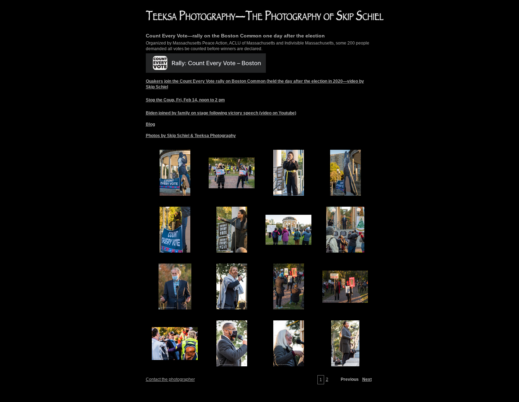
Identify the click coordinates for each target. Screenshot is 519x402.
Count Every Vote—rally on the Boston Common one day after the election (235, 36)
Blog (150, 124)
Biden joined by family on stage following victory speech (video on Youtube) (221, 113)
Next (367, 379)
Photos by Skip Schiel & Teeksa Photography (191, 135)
